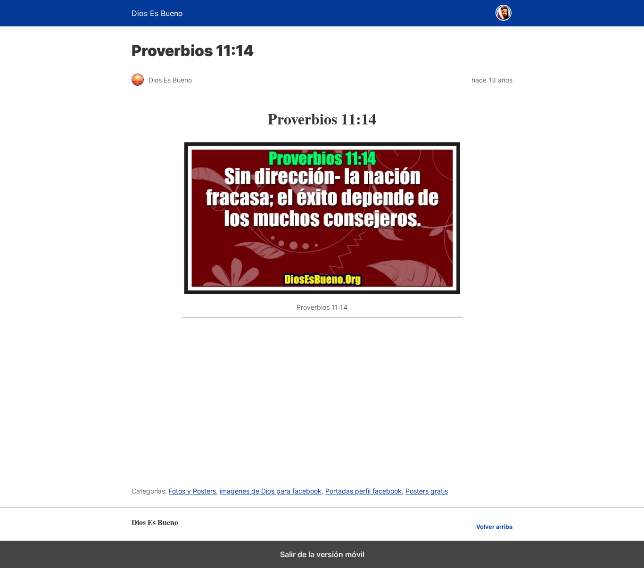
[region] (322, 396)
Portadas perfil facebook (363, 491)
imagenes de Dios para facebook (271, 491)
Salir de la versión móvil (322, 554)
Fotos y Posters (192, 491)
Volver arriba (494, 526)
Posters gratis (426, 491)
